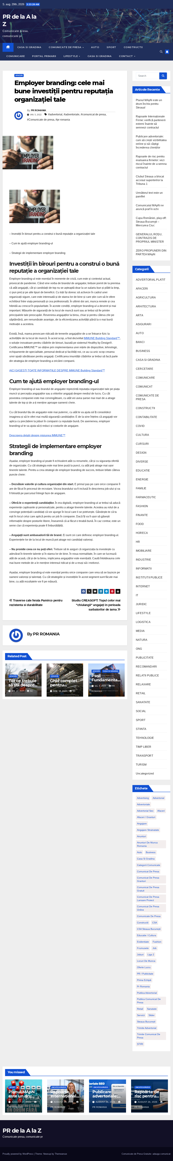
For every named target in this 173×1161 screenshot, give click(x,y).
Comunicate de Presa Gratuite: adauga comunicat (146, 1154)
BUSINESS (143, 351)
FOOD (140, 524)
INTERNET (143, 586)
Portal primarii (44, 56)
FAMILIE (141, 488)
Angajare (142, 823)
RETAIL (140, 693)
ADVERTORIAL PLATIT (151, 279)
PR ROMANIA (38, 110)
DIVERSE (142, 461)
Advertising (143, 798)
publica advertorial (147, 993)
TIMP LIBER (143, 746)
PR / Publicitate (145, 973)
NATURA (141, 639)
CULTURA (142, 434)
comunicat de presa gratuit (148, 889)
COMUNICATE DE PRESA (65, 47)
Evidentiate (143, 941)
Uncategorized (145, 773)
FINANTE (142, 515)
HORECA (142, 532)
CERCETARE (144, 368)
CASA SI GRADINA (29, 47)
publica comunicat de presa (149, 1001)
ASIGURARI (143, 324)
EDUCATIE (143, 470)
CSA (154, 922)
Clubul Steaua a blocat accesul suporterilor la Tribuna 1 (150, 180)
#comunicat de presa (93, 114)
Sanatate (152, 1008)
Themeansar (61, 1154)
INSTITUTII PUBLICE (149, 577)
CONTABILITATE (146, 417)
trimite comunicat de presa (148, 1036)
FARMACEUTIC (146, 497)
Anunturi (141, 836)
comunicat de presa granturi (148, 879)
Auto (139, 852)
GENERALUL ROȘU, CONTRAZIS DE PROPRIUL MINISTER (150, 238)
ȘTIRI (140, 1044)
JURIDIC (141, 604)
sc (31, 691)
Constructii (142, 922)
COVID (140, 426)
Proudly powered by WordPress (18, 1154)
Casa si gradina (146, 858)
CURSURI (142, 443)
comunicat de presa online (148, 908)
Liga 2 (150, 954)
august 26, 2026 (64, 1102)
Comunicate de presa (148, 916)
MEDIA (140, 631)
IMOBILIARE (144, 550)
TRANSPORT (144, 755)
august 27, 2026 (22, 1102)
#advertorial (55, 114)
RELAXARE (143, 684)
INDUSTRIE (143, 559)
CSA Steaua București (148, 929)
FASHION (142, 506)
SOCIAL (141, 711)
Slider (152, 1015)
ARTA (139, 315)
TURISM (141, 764)
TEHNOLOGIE (145, 737)
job (154, 948)
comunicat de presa (148, 871)
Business (150, 852)
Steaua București (146, 1021)
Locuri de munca (146, 961)
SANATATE (143, 702)
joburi (140, 954)
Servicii (141, 1015)
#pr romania (63, 119)
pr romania (143, 986)
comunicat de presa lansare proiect (148, 899)
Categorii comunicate (148, 865)
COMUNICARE (15, 56)
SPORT (111, 47)
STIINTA (141, 729)
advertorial (158, 798)
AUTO (95, 47)
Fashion (157, 941)
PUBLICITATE (145, 657)
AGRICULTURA (146, 297)
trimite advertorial (146, 1028)
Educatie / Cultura (146, 935)
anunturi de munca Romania (147, 844)
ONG (139, 648)
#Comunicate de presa (40, 119)
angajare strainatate (148, 830)
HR (138, 541)
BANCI (140, 342)
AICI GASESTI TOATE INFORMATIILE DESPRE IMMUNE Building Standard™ (57, 370)
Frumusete (143, 948)
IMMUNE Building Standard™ (102, 338)
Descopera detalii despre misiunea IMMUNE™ (37, 435)
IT (137, 595)
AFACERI (19, 75)
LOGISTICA (143, 622)
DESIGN (141, 452)
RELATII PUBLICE (147, 675)
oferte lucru (144, 967)
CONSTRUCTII (133, 47)
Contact (126, 56)
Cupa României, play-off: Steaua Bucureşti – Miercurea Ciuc (151, 222)
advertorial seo (145, 810)
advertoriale (143, 804)
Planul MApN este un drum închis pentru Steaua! (149, 104)
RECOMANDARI (146, 666)
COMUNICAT (144, 386)
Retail (140, 1008)
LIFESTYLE (71, 56)
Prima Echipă (144, 980)
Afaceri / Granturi (146, 817)
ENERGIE (142, 479)
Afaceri (161, 810)
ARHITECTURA (146, 306)
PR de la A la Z (22, 1130)
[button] (161, 51)
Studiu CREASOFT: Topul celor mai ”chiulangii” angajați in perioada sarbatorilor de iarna (96, 605)
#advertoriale (71, 114)
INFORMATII (144, 568)
